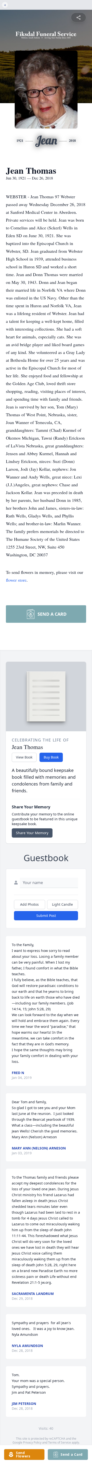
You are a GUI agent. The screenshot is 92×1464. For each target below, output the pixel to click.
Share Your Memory (32, 833)
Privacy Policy (32, 1442)
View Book (24, 757)
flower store (16, 580)
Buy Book (51, 757)
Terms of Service (59, 1442)
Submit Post (46, 915)
